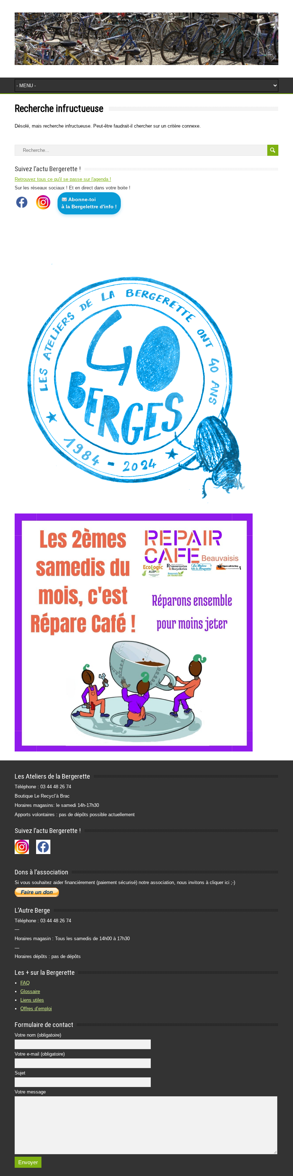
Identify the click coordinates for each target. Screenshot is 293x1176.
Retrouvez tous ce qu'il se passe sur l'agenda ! (63, 179)
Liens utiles (32, 1000)
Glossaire (30, 991)
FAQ (25, 983)
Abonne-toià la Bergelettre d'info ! (89, 203)
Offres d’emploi (36, 1008)
